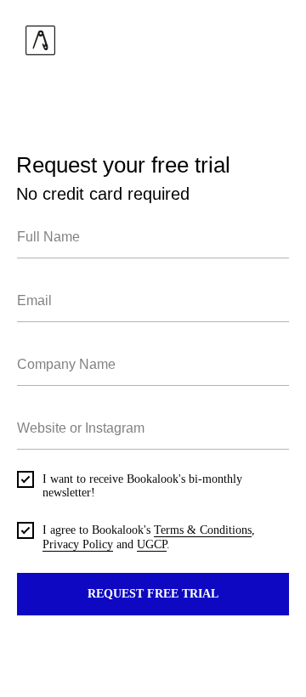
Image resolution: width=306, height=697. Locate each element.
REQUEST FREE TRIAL (153, 593)
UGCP (152, 544)
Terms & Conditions (203, 530)
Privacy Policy (77, 544)
